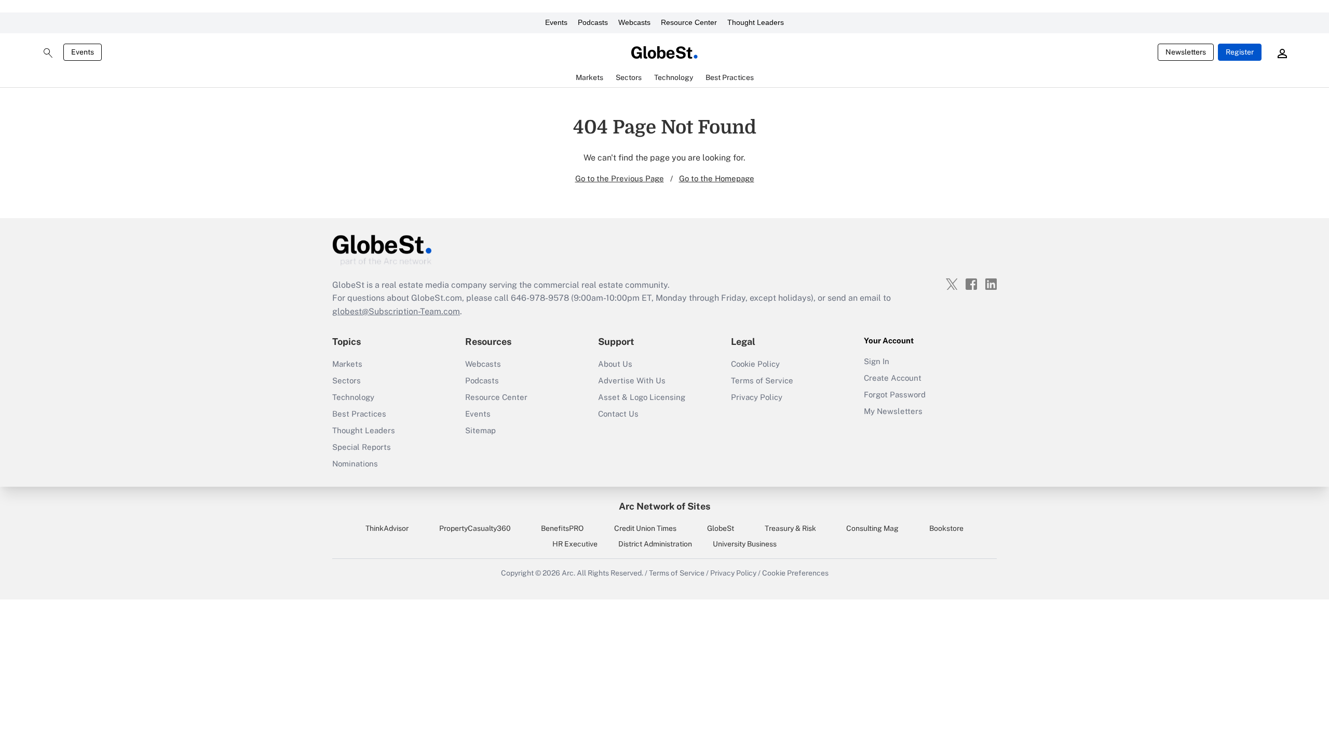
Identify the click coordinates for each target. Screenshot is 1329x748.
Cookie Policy (755, 363)
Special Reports (361, 447)
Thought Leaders (755, 22)
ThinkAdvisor (387, 528)
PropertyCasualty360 (475, 528)
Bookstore (946, 528)
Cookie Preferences (795, 573)
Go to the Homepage (716, 178)
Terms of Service (762, 380)
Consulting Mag (872, 528)
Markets (347, 363)
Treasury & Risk (790, 528)
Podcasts (593, 22)
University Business (745, 544)
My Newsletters (893, 411)
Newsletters (1185, 52)
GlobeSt (720, 528)
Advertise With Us (632, 380)
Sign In (876, 361)
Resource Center (689, 22)
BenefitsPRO (562, 528)
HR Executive (575, 544)
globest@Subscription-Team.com (396, 311)
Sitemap (480, 430)
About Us (615, 363)
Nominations (355, 463)
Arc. (568, 573)
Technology (353, 397)
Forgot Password (895, 394)
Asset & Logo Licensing (641, 397)
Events (556, 22)
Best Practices (359, 413)
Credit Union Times (645, 528)
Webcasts (634, 22)
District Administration (655, 544)
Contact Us (618, 413)
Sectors (346, 380)
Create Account (892, 377)
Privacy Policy (756, 397)
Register (1240, 52)
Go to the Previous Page (619, 178)
